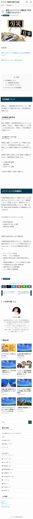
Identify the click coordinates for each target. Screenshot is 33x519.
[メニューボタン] (31, 2)
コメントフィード (6, 505)
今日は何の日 (8, 476)
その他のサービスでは (14, 85)
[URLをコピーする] (29, 286)
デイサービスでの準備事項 (13, 87)
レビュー (7, 458)
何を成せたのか (6, 440)
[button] (3, 286)
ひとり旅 (7, 462)
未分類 (6, 490)
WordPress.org (5, 507)
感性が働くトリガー (7, 444)
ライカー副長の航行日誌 (10, 2)
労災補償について (10, 80)
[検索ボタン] (27, 2)
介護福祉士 (7, 473)
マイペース (5, 447)
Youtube (6, 487)
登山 (5, 483)
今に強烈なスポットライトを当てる (11, 433)
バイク (6, 480)
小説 (3, 436)
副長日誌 (7, 466)
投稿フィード (4, 503)
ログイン (3, 501)
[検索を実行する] (30, 422)
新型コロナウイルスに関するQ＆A (11, 60)
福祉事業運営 (6, 15)
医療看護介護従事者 (13, 82)
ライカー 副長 (16, 317)
